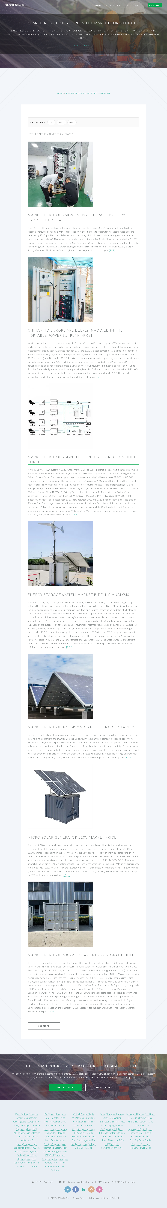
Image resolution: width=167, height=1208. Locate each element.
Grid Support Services (83, 1129)
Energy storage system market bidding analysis (78, 594)
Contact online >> (83, 45)
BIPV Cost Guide (83, 1147)
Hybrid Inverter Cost (55, 1121)
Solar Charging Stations (112, 1114)
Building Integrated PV (83, 1140)
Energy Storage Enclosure (26, 1125)
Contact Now (102, 1087)
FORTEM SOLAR (15, 5)
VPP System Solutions (83, 1117)
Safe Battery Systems (112, 1147)
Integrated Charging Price (112, 1121)
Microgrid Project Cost (141, 1129)
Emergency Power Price (26, 1162)
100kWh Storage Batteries (26, 1132)
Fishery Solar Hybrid (140, 1132)
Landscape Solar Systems (83, 1144)
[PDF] (112, 250)
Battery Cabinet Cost (26, 1117)
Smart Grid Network (83, 1125)
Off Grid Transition (55, 1155)
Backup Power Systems (26, 1151)
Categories (115, 5)
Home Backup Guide (26, 1166)
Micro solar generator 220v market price (72, 837)
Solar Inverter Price (55, 1117)
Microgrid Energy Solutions (140, 1114)
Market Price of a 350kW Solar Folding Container (81, 727)
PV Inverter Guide (55, 1125)
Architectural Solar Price (83, 1136)
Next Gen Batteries (55, 1140)
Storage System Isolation (55, 1159)
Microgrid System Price (140, 1117)
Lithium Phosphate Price (112, 1140)
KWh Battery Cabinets (26, 1114)
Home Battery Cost (26, 1140)
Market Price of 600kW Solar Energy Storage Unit (81, 955)
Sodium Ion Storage (55, 1132)
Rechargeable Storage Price (27, 1121)
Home (98, 5)
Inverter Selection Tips (55, 1129)
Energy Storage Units (26, 1144)
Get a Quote (65, 1087)
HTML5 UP (114, 1198)
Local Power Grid (140, 1125)
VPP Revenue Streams (83, 1121)
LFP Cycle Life (112, 1144)
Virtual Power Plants (83, 1114)
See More (44, 1026)
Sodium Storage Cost (55, 1144)
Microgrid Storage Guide (140, 1121)
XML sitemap (94, 1198)
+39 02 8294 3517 (135, 5)
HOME (60, 93)
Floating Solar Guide (140, 1140)
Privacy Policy (78, 1198)
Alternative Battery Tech (55, 1147)
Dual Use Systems (140, 1144)
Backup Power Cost (26, 1155)
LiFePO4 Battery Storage (112, 1132)
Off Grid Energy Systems (55, 1151)
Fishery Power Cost (140, 1147)
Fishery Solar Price (140, 1136)
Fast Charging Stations (112, 1125)
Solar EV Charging (112, 1117)
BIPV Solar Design (83, 1132)
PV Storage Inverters (55, 1114)
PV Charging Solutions (111, 1129)
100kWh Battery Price (26, 1136)
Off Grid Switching (26, 1159)
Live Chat (155, 5)
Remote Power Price (54, 1162)
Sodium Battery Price (55, 1136)
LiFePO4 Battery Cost (112, 1136)
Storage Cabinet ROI (26, 1129)
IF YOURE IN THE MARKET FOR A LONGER (88, 93)
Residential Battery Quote (26, 1147)
